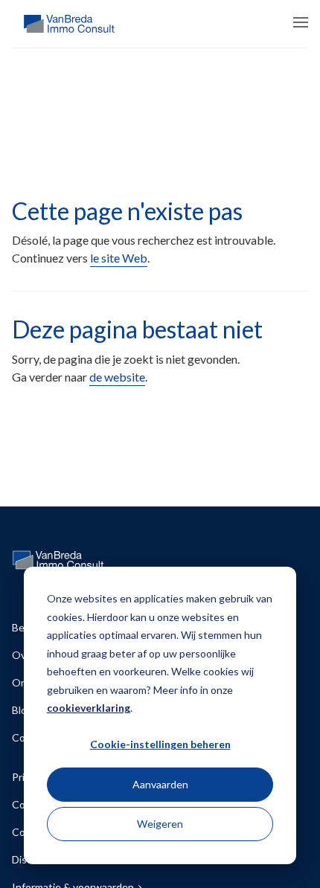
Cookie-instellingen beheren (160, 744)
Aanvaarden (160, 784)
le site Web (118, 258)
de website (117, 377)
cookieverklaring (88, 707)
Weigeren (160, 823)
